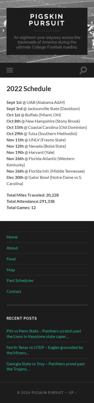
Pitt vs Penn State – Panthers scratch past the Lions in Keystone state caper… (44, 333)
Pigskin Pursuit (47, 19)
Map (11, 269)
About (12, 247)
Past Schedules (20, 280)
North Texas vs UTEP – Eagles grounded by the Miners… (45, 350)
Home (12, 236)
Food (11, 258)
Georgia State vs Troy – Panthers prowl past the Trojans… (46, 366)
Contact (14, 291)
